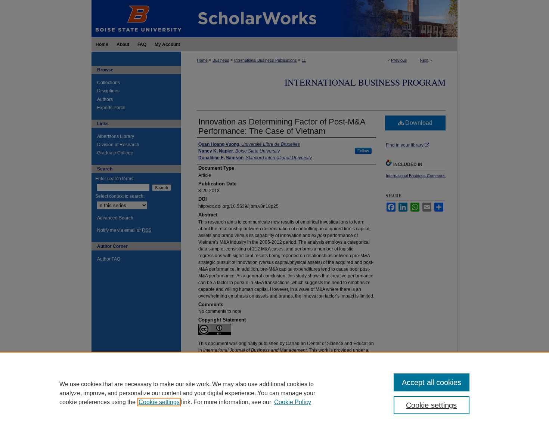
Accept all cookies (431, 382)
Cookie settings (159, 402)
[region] (274, 393)
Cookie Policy (292, 402)
